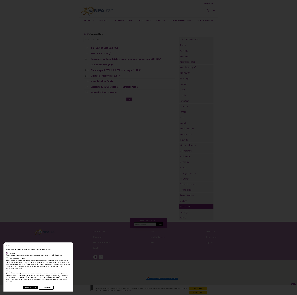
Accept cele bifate (30, 288)
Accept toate (46, 288)
